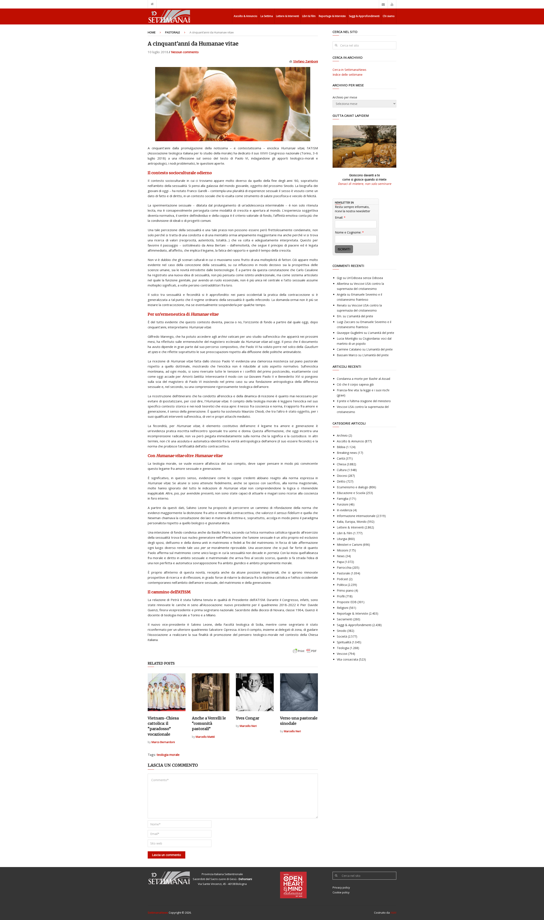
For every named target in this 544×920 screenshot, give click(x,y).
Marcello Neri (248, 726)
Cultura (342, 470)
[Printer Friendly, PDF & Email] (305, 653)
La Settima (267, 16)
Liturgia (342, 539)
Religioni (342, 608)
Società (342, 636)
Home (152, 32)
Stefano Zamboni (305, 61)
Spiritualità (344, 642)
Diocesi (342, 476)
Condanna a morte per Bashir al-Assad (363, 379)
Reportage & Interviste (332, 16)
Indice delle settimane (348, 75)
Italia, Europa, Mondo (352, 522)
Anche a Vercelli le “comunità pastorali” (209, 723)
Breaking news (347, 453)
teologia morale (168, 754)
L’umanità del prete (360, 316)
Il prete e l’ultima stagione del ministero (364, 401)
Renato (342, 305)
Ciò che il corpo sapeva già (355, 384)
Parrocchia (344, 567)
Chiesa (341, 464)
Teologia (343, 648)
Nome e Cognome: (349, 232)
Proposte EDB (347, 602)
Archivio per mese (345, 97)
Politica (342, 585)
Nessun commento (185, 52)
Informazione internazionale (356, 516)
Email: (340, 217)
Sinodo (341, 631)
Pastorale (172, 32)
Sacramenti (344, 619)
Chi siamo (389, 16)
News (341, 556)
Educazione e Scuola (351, 493)
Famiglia (342, 499)
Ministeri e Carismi (349, 545)
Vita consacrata (347, 659)
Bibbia (341, 447)
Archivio (342, 435)
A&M (393, 912)
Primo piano (345, 590)
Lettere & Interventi (287, 16)
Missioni (342, 550)
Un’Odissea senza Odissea (365, 278)
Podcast (342, 579)
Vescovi (342, 654)
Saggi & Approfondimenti (364, 16)
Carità (341, 458)
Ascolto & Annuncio (245, 16)
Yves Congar (247, 718)
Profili (341, 596)
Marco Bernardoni (163, 742)
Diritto (341, 481)
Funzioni (342, 504)
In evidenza (344, 510)
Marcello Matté (205, 737)
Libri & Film (309, 16)
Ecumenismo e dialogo (352, 487)
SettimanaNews (158, 912)
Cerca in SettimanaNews (349, 70)
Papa (340, 562)
